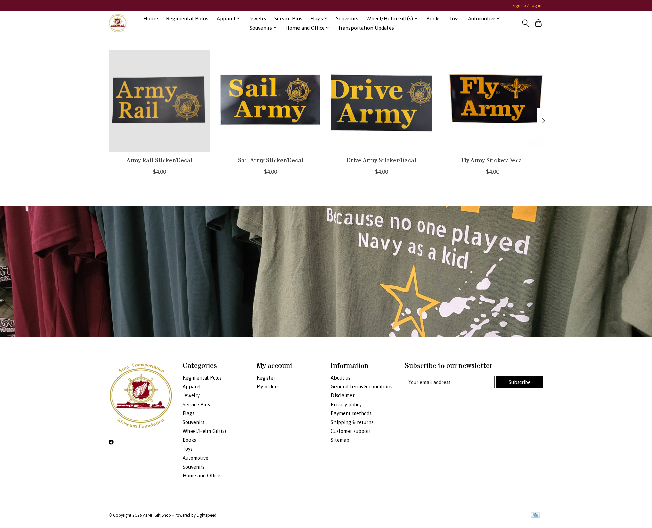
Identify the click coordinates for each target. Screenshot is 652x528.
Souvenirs (347, 18)
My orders (268, 386)
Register (266, 378)
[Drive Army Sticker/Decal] (381, 101)
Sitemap (340, 440)
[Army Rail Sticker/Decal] (159, 101)
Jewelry (257, 18)
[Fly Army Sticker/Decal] (492, 101)
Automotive (196, 458)
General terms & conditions (361, 386)
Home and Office (201, 475)
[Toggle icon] (525, 23)
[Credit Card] (535, 515)
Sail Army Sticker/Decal (270, 160)
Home (150, 18)
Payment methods (351, 413)
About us (340, 378)
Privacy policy (346, 404)
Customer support (351, 431)
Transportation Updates (366, 28)
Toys (454, 18)
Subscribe (520, 382)
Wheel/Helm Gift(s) (204, 431)
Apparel (192, 386)
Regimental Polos (187, 18)
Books (433, 18)
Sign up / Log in (526, 5)
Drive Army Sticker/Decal (381, 160)
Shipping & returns (352, 422)
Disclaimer (343, 395)
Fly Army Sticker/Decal (492, 160)
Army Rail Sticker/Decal (159, 160)
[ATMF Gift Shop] (118, 23)
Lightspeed (206, 515)
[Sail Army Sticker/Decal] (270, 101)
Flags (188, 413)
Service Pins (288, 18)
